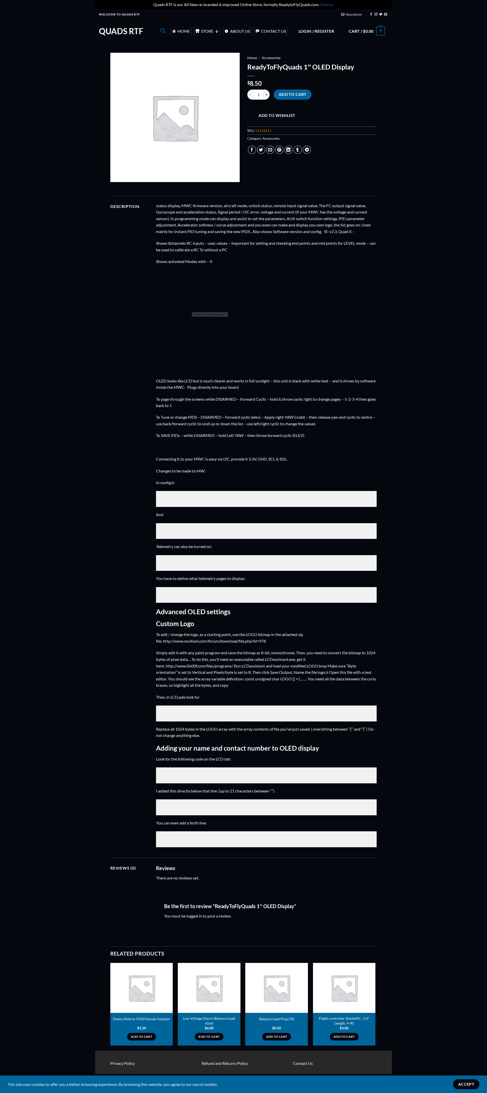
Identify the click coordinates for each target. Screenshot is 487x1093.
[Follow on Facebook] (371, 14)
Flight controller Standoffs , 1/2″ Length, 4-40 (344, 1020)
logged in (194, 915)
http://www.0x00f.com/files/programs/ (199, 665)
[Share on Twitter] (261, 150)
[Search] (162, 30)
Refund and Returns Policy (225, 1063)
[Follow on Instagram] (375, 14)
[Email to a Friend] (270, 150)
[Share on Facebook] (252, 150)
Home (184, 31)
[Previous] (110, 1006)
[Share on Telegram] (307, 150)
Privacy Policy (122, 1063)
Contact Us (273, 31)
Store (207, 31)
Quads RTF (121, 31)
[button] (351, 14)
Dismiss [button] (327, 4)
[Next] (375, 1006)
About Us (240, 31)
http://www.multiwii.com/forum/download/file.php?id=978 (214, 641)
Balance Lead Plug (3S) (276, 1019)
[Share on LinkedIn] (288, 150)
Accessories (271, 58)
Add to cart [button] (141, 1036)
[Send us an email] (385, 14)
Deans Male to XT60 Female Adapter (141, 1019)
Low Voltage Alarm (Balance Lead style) (209, 1020)
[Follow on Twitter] (380, 14)
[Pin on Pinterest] (279, 150)
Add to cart (293, 94)
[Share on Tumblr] (297, 150)
